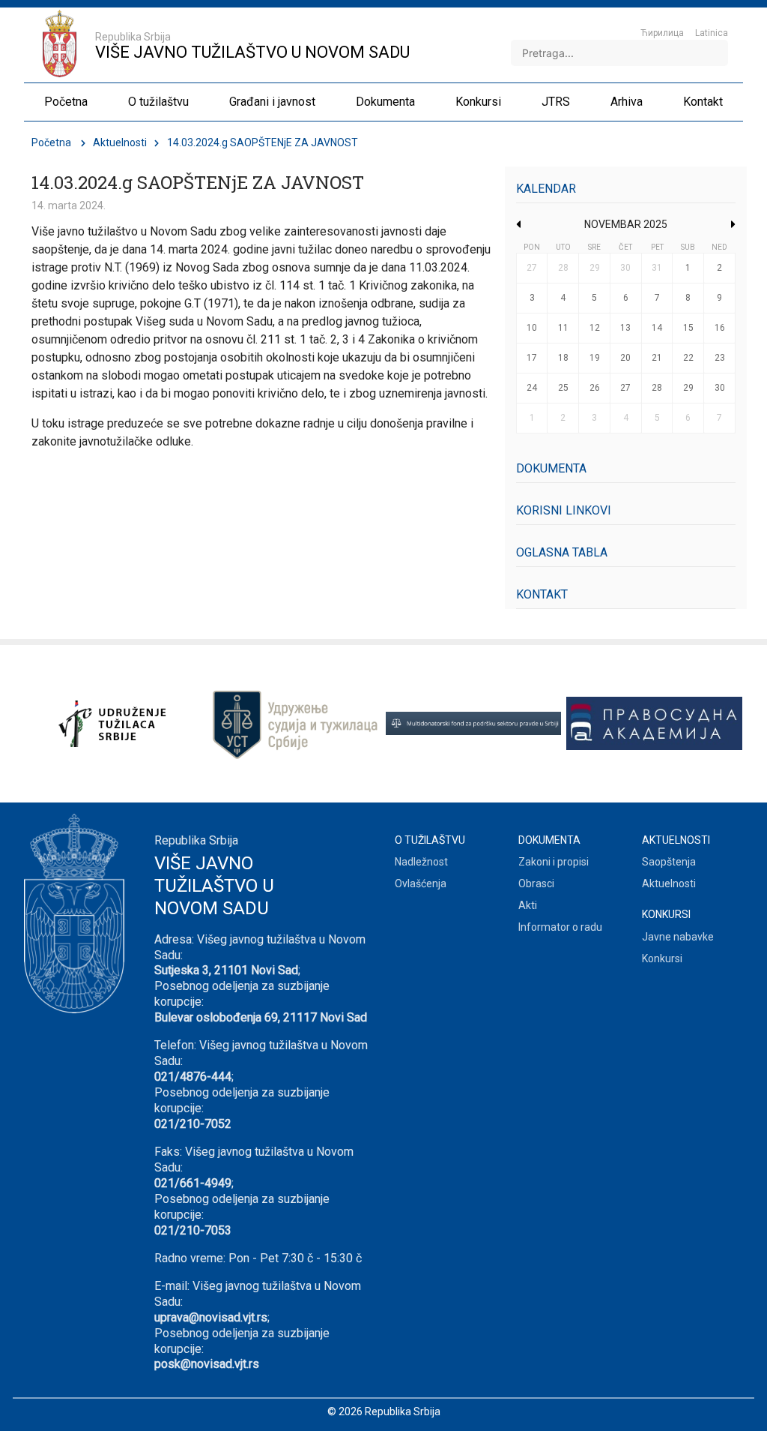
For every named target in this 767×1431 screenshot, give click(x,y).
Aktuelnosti (120, 142)
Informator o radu (560, 927)
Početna (51, 142)
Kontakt (542, 594)
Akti (527, 905)
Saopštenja (669, 862)
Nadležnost (421, 862)
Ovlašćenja (420, 884)
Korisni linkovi (563, 510)
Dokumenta (551, 468)
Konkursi (662, 958)
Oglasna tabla (561, 552)
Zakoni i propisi (553, 862)
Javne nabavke (678, 937)
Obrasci (536, 884)
